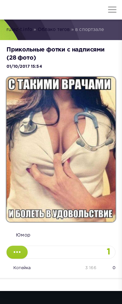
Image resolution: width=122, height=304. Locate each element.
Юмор (23, 235)
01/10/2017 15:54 (24, 66)
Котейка (22, 268)
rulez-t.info (19, 30)
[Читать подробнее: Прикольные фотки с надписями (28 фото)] (17, 252)
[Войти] (29, 10)
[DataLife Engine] (10, 10)
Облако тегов (54, 30)
